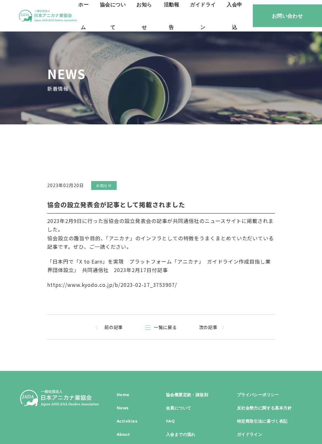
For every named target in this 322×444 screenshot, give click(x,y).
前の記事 (113, 327)
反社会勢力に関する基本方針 (264, 408)
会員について (178, 408)
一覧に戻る (165, 327)
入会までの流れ (181, 434)
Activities (127, 421)
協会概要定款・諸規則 (187, 394)
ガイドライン (249, 434)
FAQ (170, 421)
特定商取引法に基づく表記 (262, 421)
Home (123, 394)
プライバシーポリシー (258, 394)
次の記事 (208, 327)
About (123, 434)
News (123, 408)
